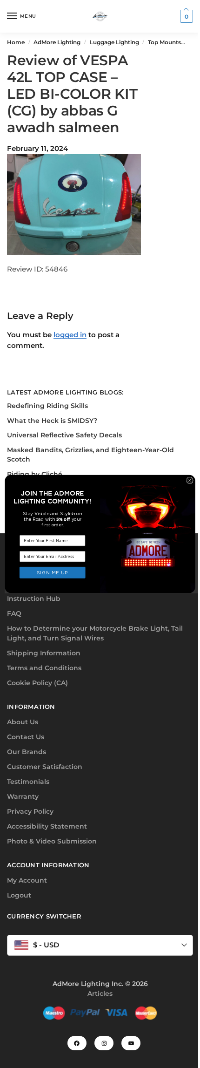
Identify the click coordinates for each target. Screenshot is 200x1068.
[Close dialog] (190, 480)
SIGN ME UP (52, 572)
